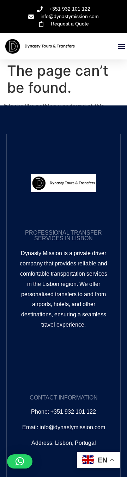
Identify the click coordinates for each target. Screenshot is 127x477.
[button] (121, 46)
